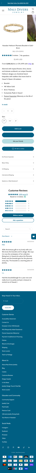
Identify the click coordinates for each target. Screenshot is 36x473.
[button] (7, 55)
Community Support (8, 400)
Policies (4, 340)
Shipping (4, 347)
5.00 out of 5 (23, 194)
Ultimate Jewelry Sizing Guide (10, 414)
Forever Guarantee (10, 96)
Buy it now (18, 135)
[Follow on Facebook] (3, 447)
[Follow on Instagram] (8, 447)
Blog (3, 368)
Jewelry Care (5, 403)
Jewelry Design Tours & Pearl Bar (11, 386)
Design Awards (6, 379)
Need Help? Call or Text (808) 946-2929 (18, 3)
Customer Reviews (7, 375)
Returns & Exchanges (8, 344)
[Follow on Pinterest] (13, 447)
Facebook (5, 431)
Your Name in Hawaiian (9, 417)
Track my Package (7, 355)
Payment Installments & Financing (12, 337)
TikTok (4, 438)
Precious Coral (6, 410)
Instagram (5, 427)
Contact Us (5, 322)
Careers (4, 372)
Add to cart (18, 129)
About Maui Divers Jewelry (9, 364)
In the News (5, 382)
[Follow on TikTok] (24, 447)
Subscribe (8, 308)
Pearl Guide (5, 407)
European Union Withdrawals (10, 326)
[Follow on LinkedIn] (29, 447)
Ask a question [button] (18, 220)
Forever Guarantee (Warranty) (10, 333)
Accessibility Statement (9, 319)
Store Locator (6, 351)
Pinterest (4, 435)
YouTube (4, 442)
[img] (7, 242)
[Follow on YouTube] (19, 447)
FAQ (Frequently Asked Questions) (12, 329)
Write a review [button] (18, 215)
